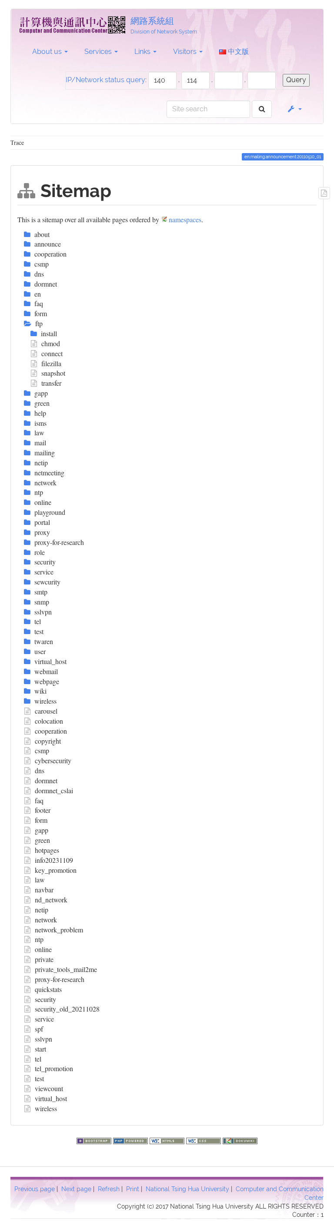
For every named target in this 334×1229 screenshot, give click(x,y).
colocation (49, 720)
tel (38, 1058)
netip (41, 909)
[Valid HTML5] (168, 1139)
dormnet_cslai (54, 790)
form (41, 820)
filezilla (51, 363)
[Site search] (262, 109)
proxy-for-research (59, 979)
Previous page (34, 1189)
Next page (76, 1189)
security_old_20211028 (67, 1008)
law (40, 879)
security (45, 999)
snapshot (53, 372)
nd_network (51, 899)
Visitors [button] (185, 51)
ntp (39, 939)
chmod (50, 343)
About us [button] (47, 51)
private (44, 959)
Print (132, 1189)
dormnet (46, 780)
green (42, 840)
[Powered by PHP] (131, 1139)
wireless (46, 1108)
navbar (44, 889)
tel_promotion (54, 1068)
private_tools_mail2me (66, 969)
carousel (46, 710)
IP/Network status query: (106, 80)
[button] (294, 109)
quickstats (48, 989)
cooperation (51, 730)
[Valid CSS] (204, 1139)
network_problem (59, 929)
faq (39, 800)
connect (52, 353)
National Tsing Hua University (187, 1189)
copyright (48, 740)
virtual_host (51, 1098)
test (39, 1078)
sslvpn (43, 1038)
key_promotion (56, 870)
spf (39, 1028)
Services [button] (99, 51)
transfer (51, 382)
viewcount (49, 1088)
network (46, 919)
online (43, 949)
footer (42, 810)
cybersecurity (53, 760)
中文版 (237, 51)
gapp (41, 830)
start (40, 1048)
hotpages (47, 850)
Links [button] (143, 51)
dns (39, 770)
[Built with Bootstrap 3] (95, 1139)
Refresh (109, 1189)
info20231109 (54, 860)
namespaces (185, 219)
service (44, 1018)
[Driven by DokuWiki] (240, 1139)
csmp (42, 750)
